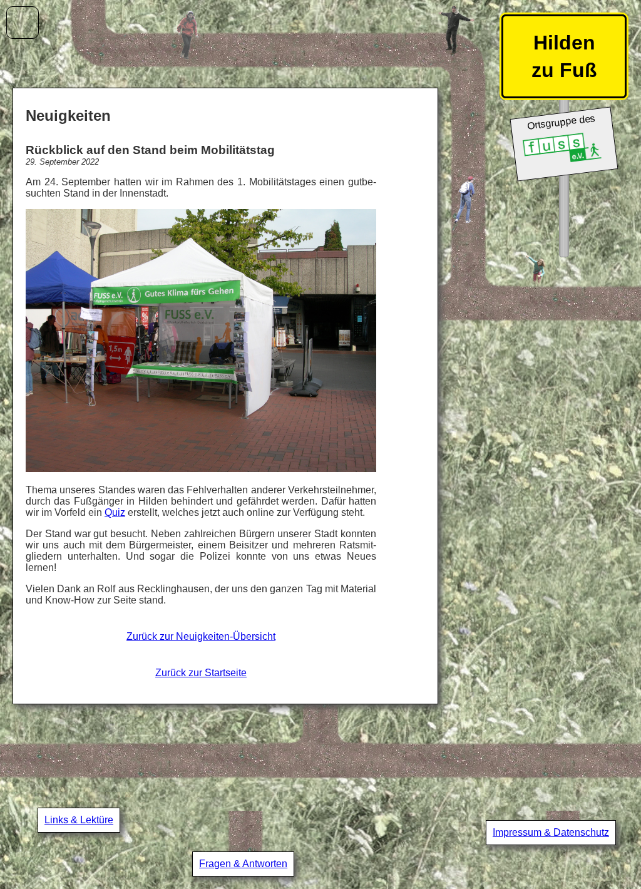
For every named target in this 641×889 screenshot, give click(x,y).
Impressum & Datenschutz (551, 832)
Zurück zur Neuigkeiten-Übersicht (200, 636)
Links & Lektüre (78, 819)
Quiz (115, 512)
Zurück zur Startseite (201, 672)
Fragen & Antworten (243, 863)
